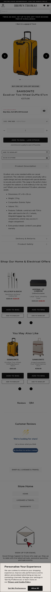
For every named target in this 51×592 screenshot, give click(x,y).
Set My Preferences (17, 588)
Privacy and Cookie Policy (19, 582)
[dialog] (25, 577)
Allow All (35, 588)
